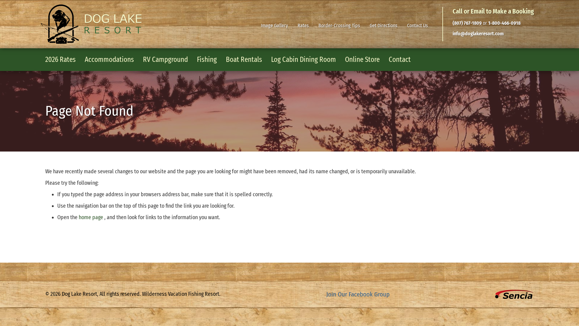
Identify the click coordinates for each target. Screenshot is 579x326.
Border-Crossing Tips (339, 26)
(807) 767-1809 (467, 23)
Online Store (362, 59)
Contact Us (420, 26)
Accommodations (109, 59)
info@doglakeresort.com (478, 34)
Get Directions (386, 26)
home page (91, 217)
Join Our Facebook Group (358, 294)
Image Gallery (277, 26)
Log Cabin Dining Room (303, 59)
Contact (400, 59)
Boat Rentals (244, 59)
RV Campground (165, 59)
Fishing (207, 59)
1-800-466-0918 (504, 23)
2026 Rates (60, 59)
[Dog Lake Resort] (91, 24)
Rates (306, 26)
